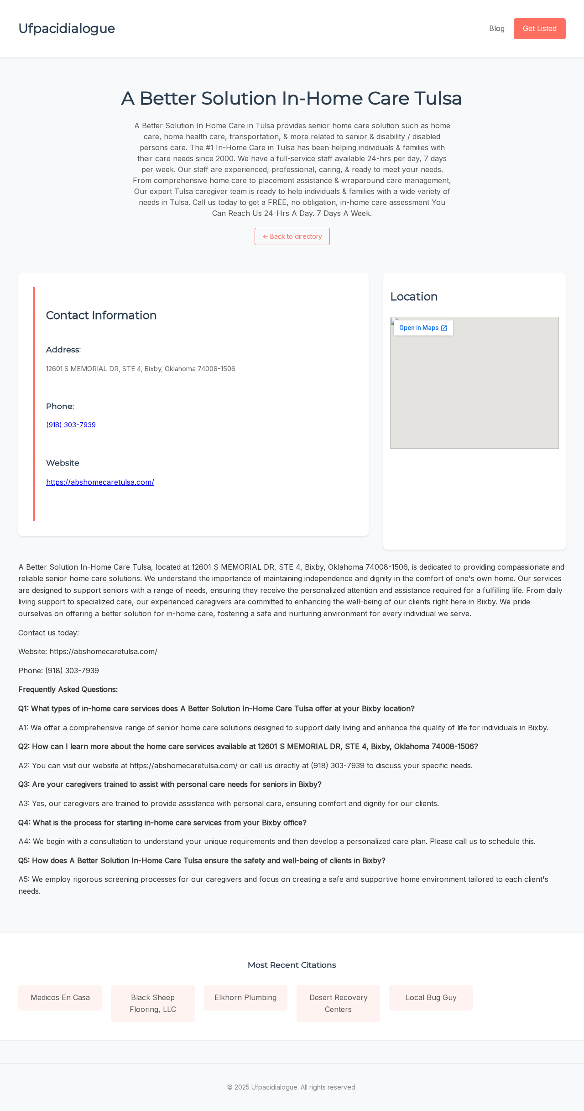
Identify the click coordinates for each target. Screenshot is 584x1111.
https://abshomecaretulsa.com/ (100, 482)
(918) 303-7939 (71, 424)
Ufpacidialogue (66, 28)
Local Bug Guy (431, 997)
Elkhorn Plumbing (245, 997)
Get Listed (540, 28)
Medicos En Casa (60, 997)
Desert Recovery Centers (338, 1003)
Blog (497, 28)
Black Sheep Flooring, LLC (153, 1003)
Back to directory (292, 236)
